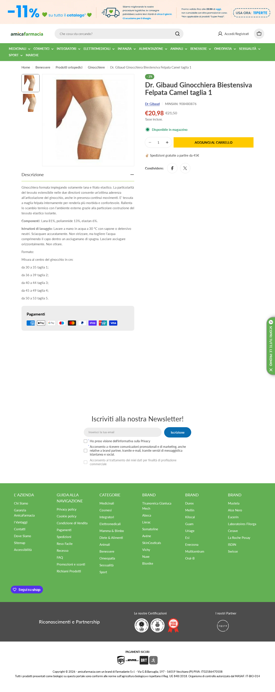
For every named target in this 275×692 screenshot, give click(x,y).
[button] (270, 346)
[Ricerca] (177, 33)
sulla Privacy (142, 441)
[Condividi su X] (185, 168)
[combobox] (119, 34)
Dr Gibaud (152, 104)
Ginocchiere (96, 67)
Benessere (42, 67)
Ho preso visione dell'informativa (120, 441)
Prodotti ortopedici (69, 67)
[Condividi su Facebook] (172, 168)
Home (25, 67)
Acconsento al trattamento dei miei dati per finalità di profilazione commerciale (133, 462)
